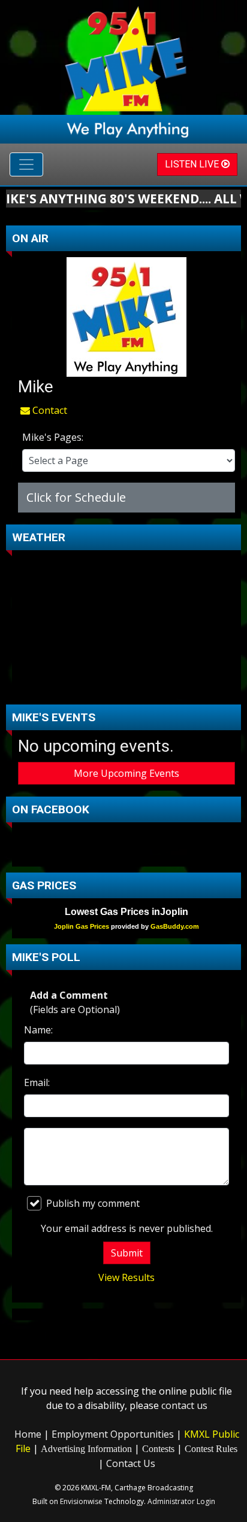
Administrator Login (181, 1501)
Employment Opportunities (113, 1434)
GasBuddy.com (174, 926)
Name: (38, 1029)
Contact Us (130, 1463)
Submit (127, 1252)
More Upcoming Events (126, 773)
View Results (126, 1277)
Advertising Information (86, 1449)
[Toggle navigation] (26, 164)
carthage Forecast (126, 687)
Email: (37, 1082)
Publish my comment (93, 1203)
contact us (184, 1405)
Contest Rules (211, 1449)
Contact (48, 410)
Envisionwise (81, 1501)
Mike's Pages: (52, 437)
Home (27, 1434)
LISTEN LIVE (193, 164)
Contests (158, 1449)
